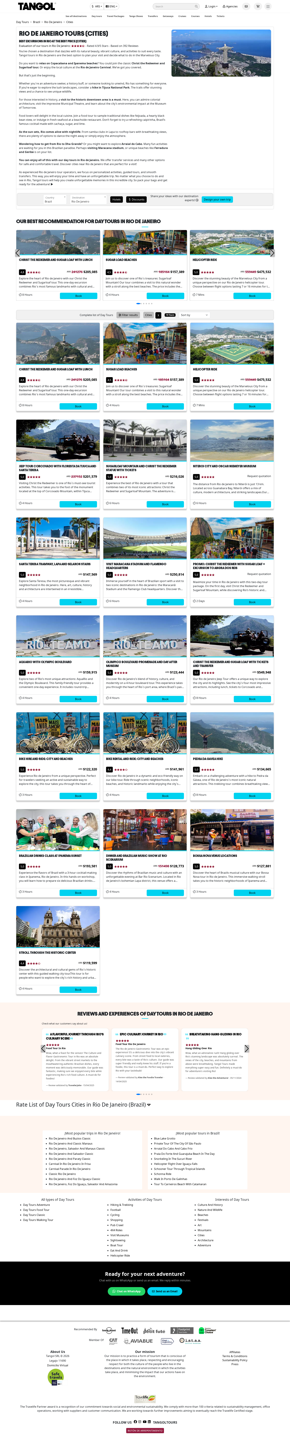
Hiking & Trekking (121, 1205)
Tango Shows (136, 16)
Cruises (182, 16)
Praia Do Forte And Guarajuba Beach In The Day (184, 1154)
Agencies (232, 6)
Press (234, 1364)
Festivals (203, 1220)
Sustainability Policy (234, 1360)
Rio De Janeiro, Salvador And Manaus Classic (77, 1148)
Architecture (205, 1240)
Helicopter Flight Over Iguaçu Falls (176, 1164)
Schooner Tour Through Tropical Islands (179, 1169)
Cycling (114, 1215)
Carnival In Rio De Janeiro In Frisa (70, 1164)
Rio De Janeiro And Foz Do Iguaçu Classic (74, 1179)
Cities (201, 1235)
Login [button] (211, 6)
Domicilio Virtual (57, 1365)
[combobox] (55, 199)
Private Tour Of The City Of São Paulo (177, 1143)
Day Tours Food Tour (36, 1210)
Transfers (153, 16)
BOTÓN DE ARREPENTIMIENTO (145, 1430)
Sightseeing (117, 1240)
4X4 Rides (116, 1230)
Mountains (204, 1230)
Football (115, 1210)
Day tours (97, 16)
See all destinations (76, 16)
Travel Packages (115, 16)
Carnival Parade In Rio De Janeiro (69, 1169)
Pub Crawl (116, 1225)
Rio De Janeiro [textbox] (80, 201)
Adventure (204, 1245)
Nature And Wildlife (210, 1210)
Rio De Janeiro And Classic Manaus (70, 1143)
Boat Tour (116, 1245)
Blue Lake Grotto (164, 1138)
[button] (176, 6)
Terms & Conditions (234, 1356)
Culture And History (210, 1205)
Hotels (208, 16)
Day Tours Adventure (36, 1205)
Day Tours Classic (34, 1215)
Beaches (203, 1215)
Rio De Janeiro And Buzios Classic (70, 1138)
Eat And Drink (119, 1250)
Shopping (116, 1220)
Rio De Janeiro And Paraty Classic (69, 1159)
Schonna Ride (162, 1174)
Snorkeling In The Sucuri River (173, 1159)
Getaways (168, 16)
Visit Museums (119, 1235)
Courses (195, 16)
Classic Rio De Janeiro (62, 1174)
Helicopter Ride (120, 1255)
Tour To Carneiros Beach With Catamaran (180, 1184)
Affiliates (234, 1352)
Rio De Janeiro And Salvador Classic (71, 1154)
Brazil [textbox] (48, 201)
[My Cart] (258, 6)
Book (78, 296)
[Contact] (246, 6)
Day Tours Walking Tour (38, 1220)
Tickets (220, 16)
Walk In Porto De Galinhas (170, 1179)
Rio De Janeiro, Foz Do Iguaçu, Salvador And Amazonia (83, 1184)
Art (200, 1225)
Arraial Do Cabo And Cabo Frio (173, 1148)
